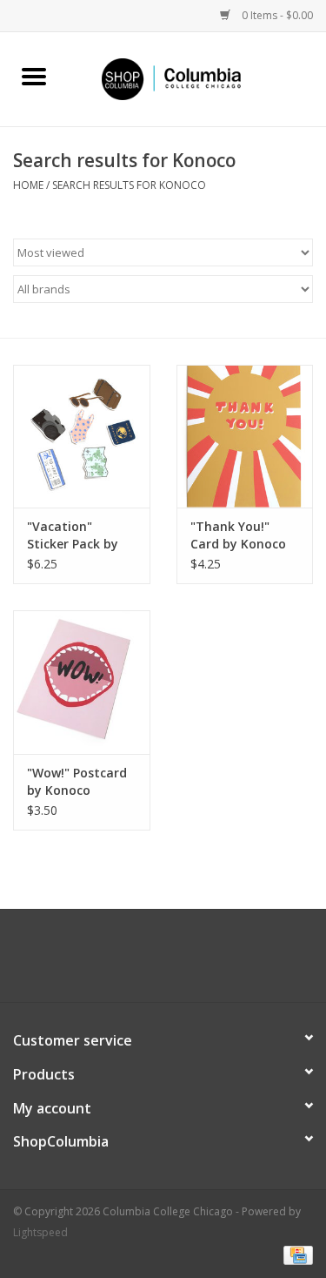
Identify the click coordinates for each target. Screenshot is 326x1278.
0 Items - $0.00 (276, 15)
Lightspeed (40, 1232)
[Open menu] (34, 75)
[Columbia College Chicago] (197, 78)
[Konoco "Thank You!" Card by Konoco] (245, 436)
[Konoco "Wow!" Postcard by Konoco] (81, 682)
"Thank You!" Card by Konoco (238, 535)
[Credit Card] (295, 1254)
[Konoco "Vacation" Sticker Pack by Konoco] (81, 436)
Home (28, 185)
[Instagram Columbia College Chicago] (179, 962)
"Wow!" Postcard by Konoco (77, 781)
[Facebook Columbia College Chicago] (148, 962)
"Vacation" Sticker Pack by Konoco (72, 535)
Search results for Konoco (129, 185)
